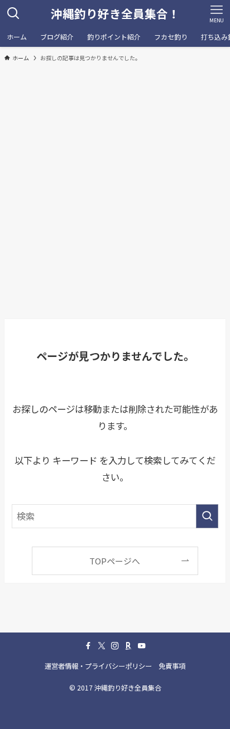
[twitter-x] (102, 646)
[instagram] (115, 646)
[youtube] (142, 646)
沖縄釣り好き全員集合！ (115, 14)
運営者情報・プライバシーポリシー (98, 666)
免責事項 (172, 666)
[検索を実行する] (207, 516)
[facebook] (88, 646)
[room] (128, 646)
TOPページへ (114, 561)
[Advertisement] (115, 190)
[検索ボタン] (13, 13)
